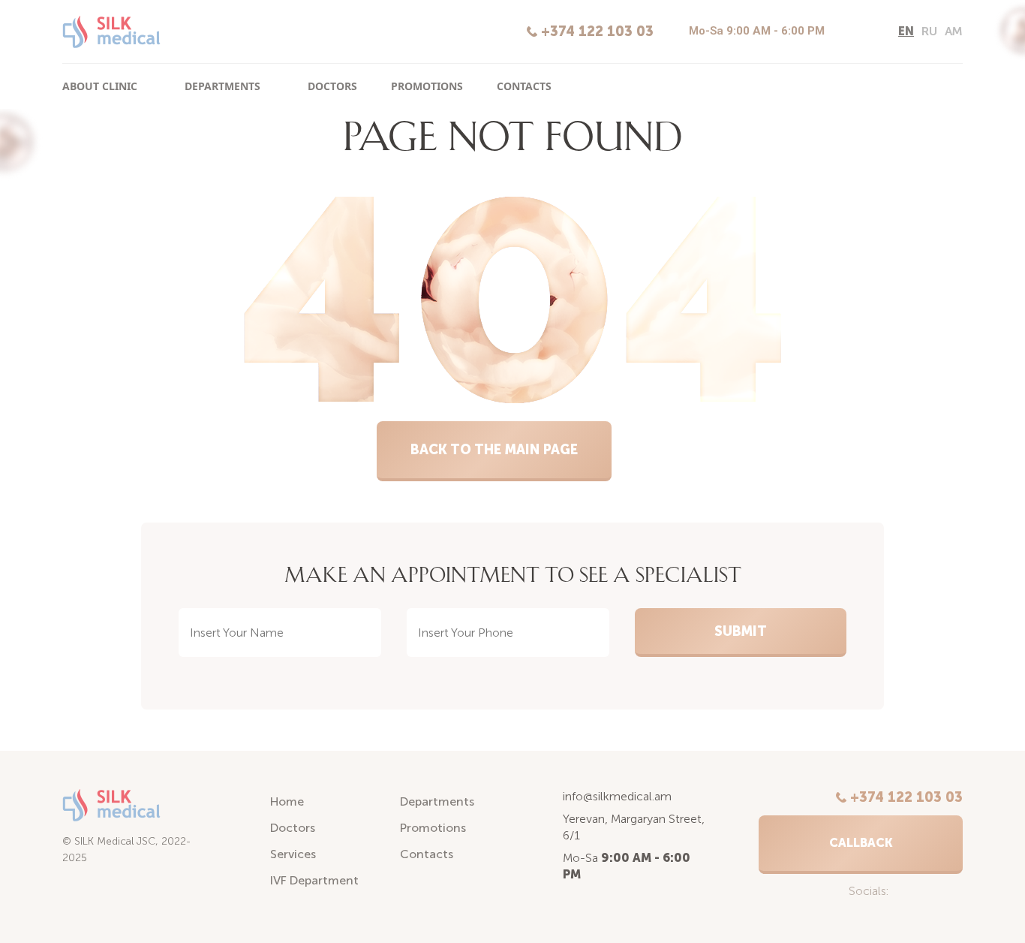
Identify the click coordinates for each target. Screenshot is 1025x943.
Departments (222, 86)
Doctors (332, 86)
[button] (861, 844)
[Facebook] (869, 32)
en (906, 31)
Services (293, 854)
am (954, 31)
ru (929, 31)
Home (287, 801)
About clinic (99, 86)
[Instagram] (844, 32)
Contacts (524, 86)
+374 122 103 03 (597, 31)
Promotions (427, 86)
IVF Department (314, 880)
